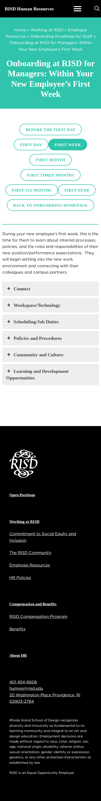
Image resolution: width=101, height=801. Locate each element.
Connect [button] (22, 288)
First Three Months (50, 175)
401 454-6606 (23, 682)
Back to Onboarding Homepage (50, 205)
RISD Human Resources (29, 8)
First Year (76, 190)
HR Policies (20, 577)
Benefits (17, 629)
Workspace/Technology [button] (37, 305)
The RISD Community (30, 552)
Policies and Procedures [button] (38, 338)
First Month (50, 160)
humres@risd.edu (26, 688)
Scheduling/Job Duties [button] (36, 321)
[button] (97, 8)
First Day (31, 145)
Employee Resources (29, 565)
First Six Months (32, 190)
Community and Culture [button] (38, 354)
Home (20, 30)
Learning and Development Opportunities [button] (37, 374)
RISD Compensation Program (38, 616)
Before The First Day (50, 129)
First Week (68, 145)
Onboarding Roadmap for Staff (61, 36)
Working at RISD (47, 30)
